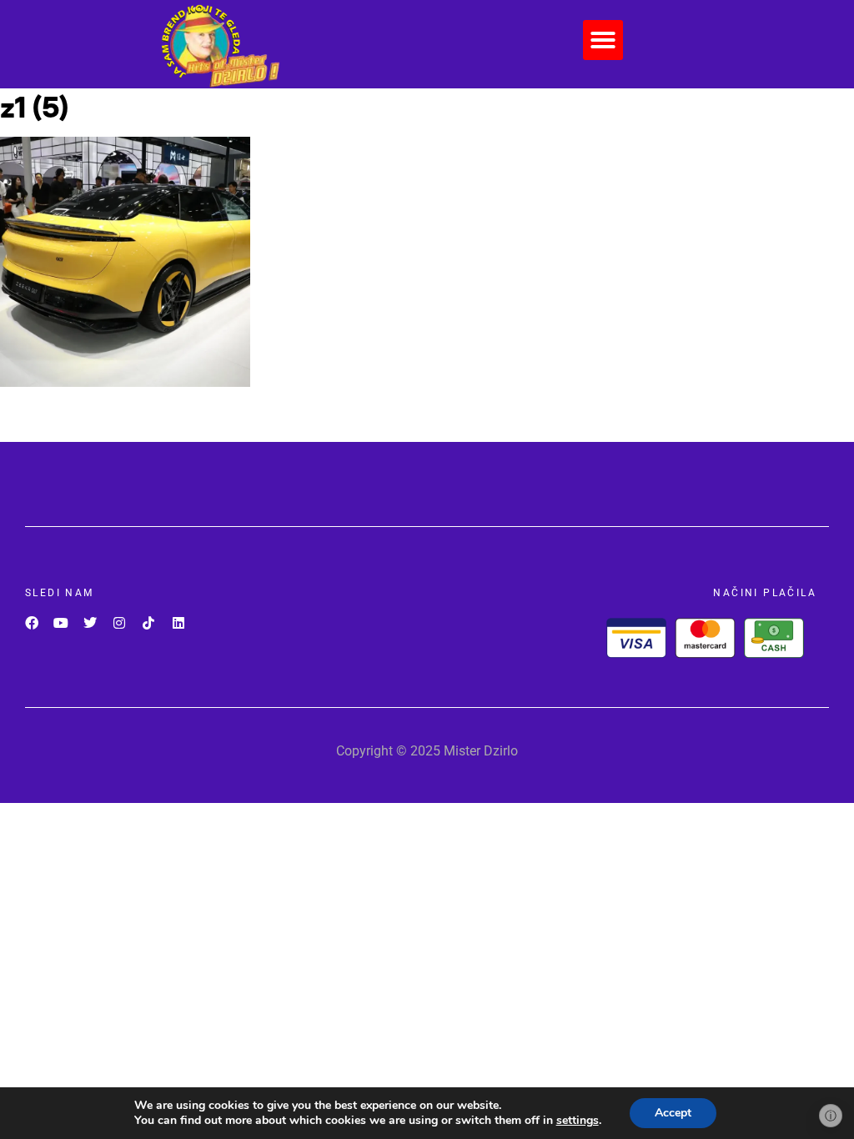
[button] (603, 40)
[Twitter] (89, 623)
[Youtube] (60, 623)
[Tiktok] (148, 623)
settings (577, 1120)
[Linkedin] (178, 623)
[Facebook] (31, 623)
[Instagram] (119, 623)
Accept (673, 1113)
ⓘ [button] (830, 1115)
